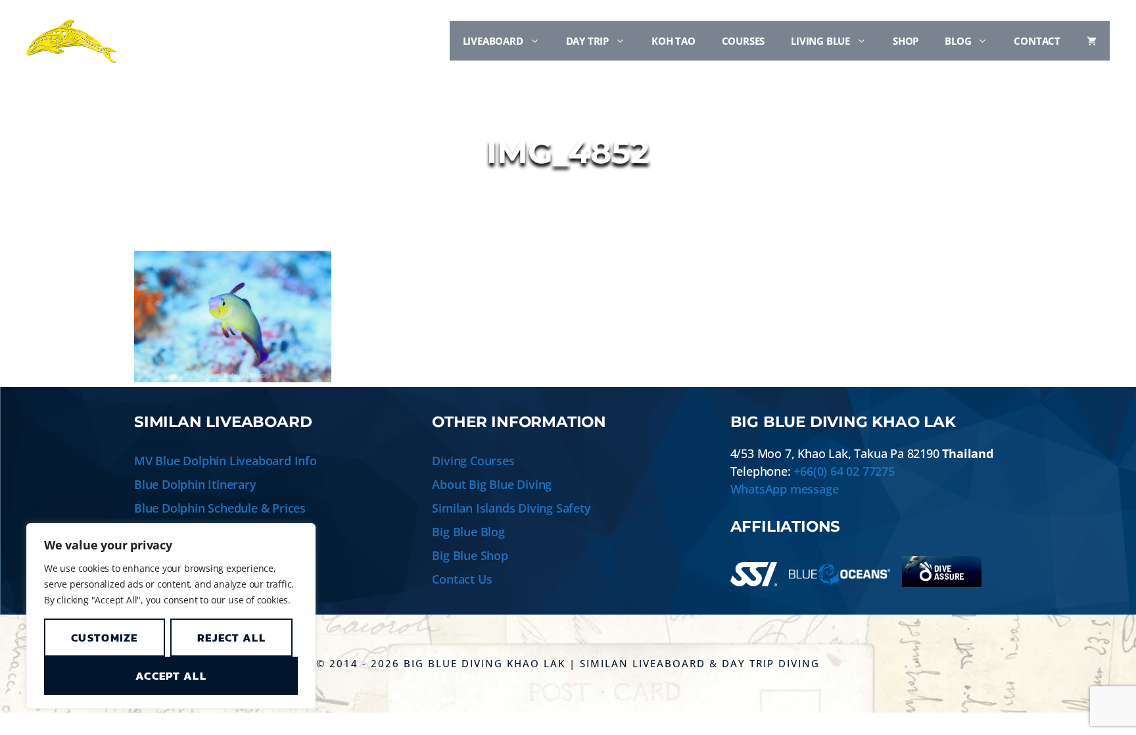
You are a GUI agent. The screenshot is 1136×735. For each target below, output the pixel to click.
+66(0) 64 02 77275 (843, 471)
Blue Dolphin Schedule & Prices (220, 508)
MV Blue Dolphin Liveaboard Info (225, 461)
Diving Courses (473, 461)
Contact (1037, 40)
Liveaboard (493, 40)
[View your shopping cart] (1092, 41)
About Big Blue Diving (492, 484)
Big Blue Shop (470, 555)
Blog (958, 40)
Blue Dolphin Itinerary (195, 484)
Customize (104, 637)
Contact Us (462, 579)
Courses (743, 40)
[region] (171, 616)
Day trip (587, 40)
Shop (905, 40)
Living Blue (820, 40)
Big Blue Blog (468, 532)
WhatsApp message (784, 489)
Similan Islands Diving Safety (511, 508)
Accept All (170, 675)
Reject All (231, 637)
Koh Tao (673, 40)
